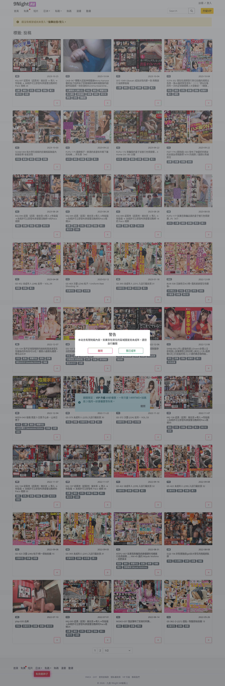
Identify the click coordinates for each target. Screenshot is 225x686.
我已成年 (131, 350)
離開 (100, 350)
